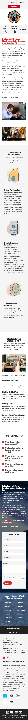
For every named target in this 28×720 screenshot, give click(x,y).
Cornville (20, 606)
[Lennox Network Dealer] (6, 2)
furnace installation (12, 274)
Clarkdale (7, 606)
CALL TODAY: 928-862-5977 (10, 98)
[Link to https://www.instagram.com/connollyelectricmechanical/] (8, 657)
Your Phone (6, 551)
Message (5, 563)
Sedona (8, 621)
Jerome (8, 614)
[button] (14, 443)
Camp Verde (8, 602)
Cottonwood (8, 610)
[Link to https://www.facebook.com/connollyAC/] (4, 657)
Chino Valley (20, 602)
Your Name (6, 539)
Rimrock (20, 617)
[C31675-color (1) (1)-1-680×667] (14, 10)
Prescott (20, 614)
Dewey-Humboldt (20, 610)
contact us (10, 520)
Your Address (6, 557)
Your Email (6, 545)
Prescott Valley (8, 617)
